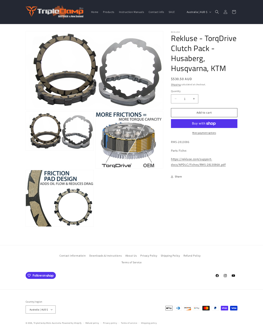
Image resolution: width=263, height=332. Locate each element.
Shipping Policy (170, 255)
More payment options (204, 132)
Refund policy (92, 323)
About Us (131, 255)
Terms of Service (131, 262)
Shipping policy (149, 323)
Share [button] (178, 176)
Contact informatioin (72, 255)
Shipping (176, 84)
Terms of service (129, 323)
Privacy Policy (148, 255)
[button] (217, 12)
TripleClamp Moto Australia (47, 323)
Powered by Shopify (72, 323)
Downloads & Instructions (105, 255)
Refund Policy (192, 255)
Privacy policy (110, 323)
